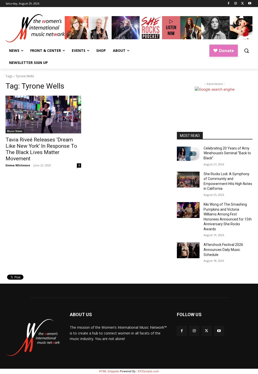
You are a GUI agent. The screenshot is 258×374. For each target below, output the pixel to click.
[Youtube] (249, 4)
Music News (14, 131)
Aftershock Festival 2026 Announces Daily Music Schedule (223, 249)
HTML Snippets (109, 371)
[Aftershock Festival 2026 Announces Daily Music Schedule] (188, 250)
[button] (246, 51)
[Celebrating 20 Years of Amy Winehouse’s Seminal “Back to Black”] (188, 154)
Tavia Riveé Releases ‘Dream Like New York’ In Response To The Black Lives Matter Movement (41, 149)
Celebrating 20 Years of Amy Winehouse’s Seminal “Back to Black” (227, 153)
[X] (242, 4)
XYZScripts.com (148, 371)
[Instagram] (236, 4)
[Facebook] (229, 4)
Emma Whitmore (18, 165)
